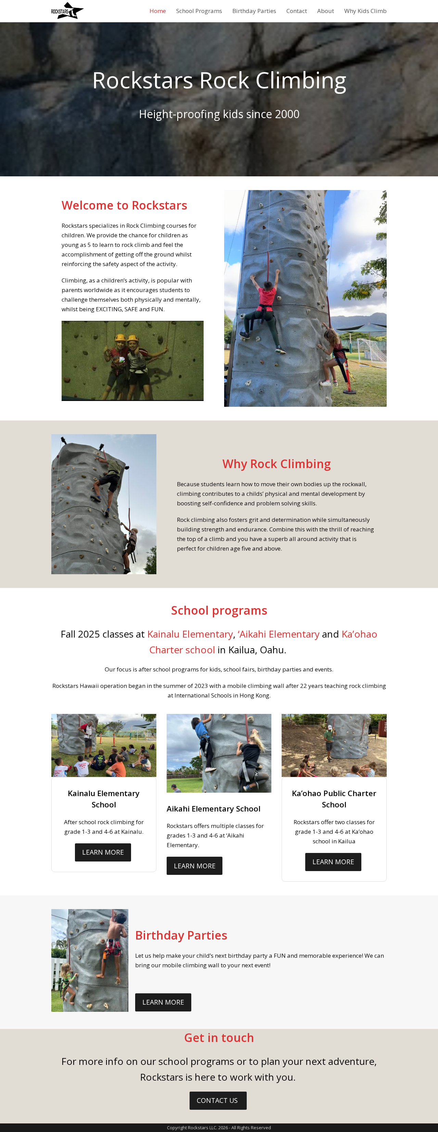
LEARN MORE (103, 852)
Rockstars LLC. (202, 1127)
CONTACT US (218, 1100)
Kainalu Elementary (190, 633)
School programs (219, 610)
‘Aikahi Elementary (279, 633)
